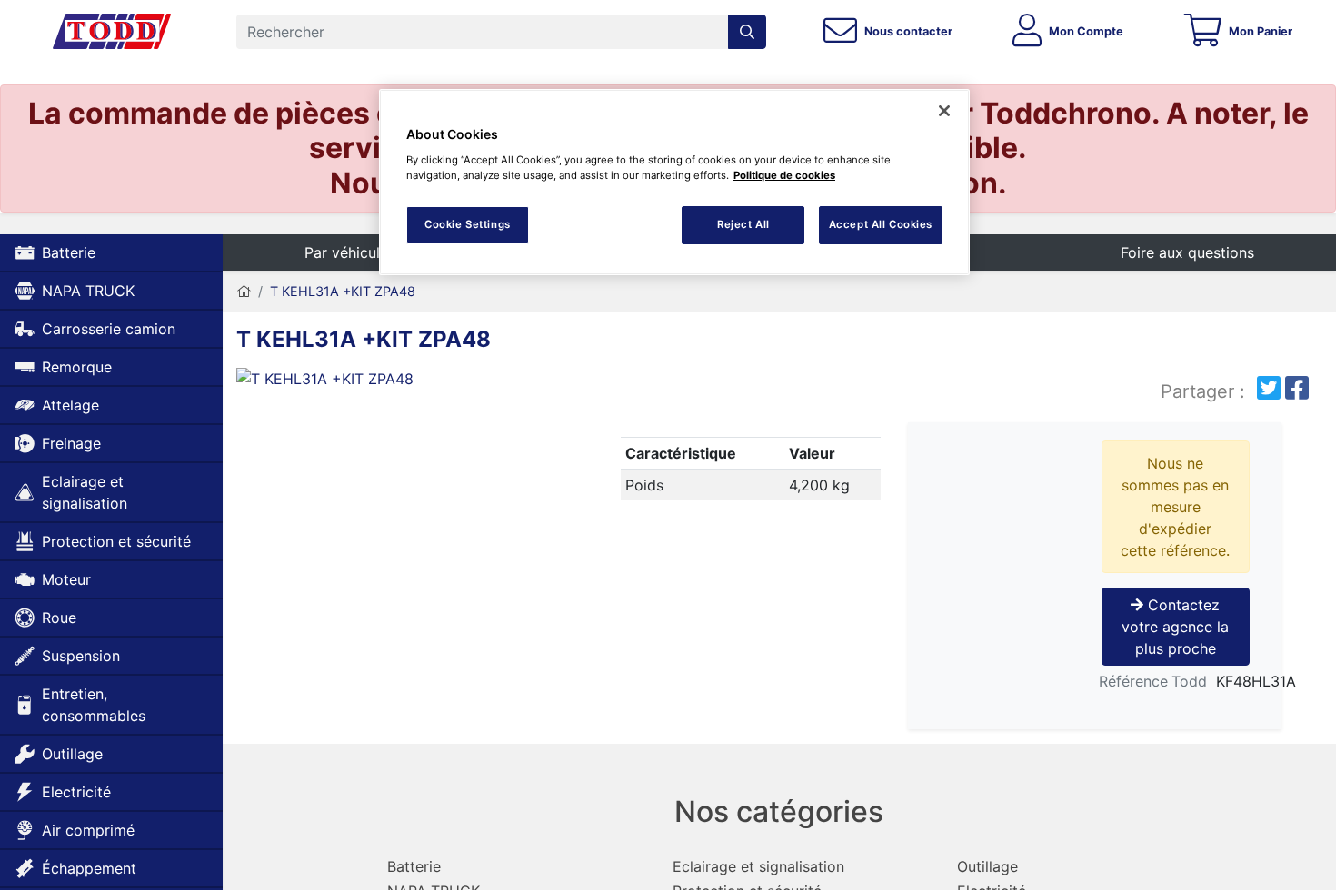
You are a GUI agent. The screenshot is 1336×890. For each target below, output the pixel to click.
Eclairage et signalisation (84, 492)
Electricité (76, 792)
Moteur (66, 579)
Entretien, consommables (93, 705)
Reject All (743, 224)
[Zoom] (408, 382)
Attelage (70, 405)
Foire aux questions (1187, 252)
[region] (674, 182)
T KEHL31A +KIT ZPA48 (342, 291)
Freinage (71, 443)
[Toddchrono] (112, 32)
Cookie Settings (467, 224)
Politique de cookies (784, 175)
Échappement (89, 868)
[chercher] (747, 32)
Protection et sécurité (116, 541)
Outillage (72, 754)
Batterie (68, 252)
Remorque (77, 367)
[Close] (944, 111)
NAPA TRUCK (88, 291)
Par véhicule (346, 252)
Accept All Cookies (880, 224)
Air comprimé (88, 830)
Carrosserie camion (108, 329)
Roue (59, 617)
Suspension (81, 656)
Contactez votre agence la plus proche (1175, 627)
